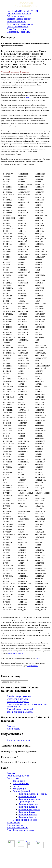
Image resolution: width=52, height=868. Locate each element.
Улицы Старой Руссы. (18, 701)
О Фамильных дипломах (19, 13)
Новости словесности (17, 827)
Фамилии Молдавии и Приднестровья (29, 800)
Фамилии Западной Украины (32, 794)
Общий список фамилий (25, 820)
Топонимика (19, 781)
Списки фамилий (21, 791)
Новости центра (15, 825)
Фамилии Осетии (27, 796)
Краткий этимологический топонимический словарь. (20, 710)
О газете (11, 726)
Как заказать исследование (20, 24)
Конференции (19, 788)
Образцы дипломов (16, 16)
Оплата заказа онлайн (17, 26)
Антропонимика (21, 783)
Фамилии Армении (28, 804)
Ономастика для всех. (17, 699)
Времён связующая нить (19, 696)
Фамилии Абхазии (27, 814)
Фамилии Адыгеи (27, 817)
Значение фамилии (16, 21)
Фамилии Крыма (26, 812)
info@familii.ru (32, 666)
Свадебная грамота (16, 29)
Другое (16, 786)
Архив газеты (14, 728)
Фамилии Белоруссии (29, 809)
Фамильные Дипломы (18, 775)
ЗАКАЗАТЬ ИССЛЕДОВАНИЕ (23, 11)
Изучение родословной (18, 740)
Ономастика (13, 778)
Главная (11, 773)
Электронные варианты (18, 32)
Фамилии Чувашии (28, 807)
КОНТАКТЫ (13, 822)
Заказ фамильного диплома (20, 830)
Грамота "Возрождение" (19, 19)
